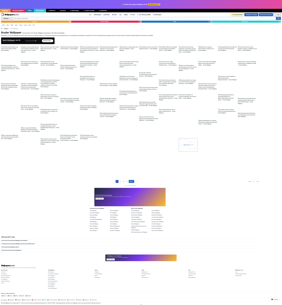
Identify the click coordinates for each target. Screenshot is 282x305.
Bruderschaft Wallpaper (136, 212)
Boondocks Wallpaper (156, 219)
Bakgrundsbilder (27, 299)
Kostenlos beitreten (267, 14)
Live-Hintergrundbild (145, 14)
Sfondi (44, 299)
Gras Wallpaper (113, 224)
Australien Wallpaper (94, 212)
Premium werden (238, 14)
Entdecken (103, 10)
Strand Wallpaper (156, 210)
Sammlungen (97, 14)
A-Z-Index (3, 272)
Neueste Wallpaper (5, 277)
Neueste (114, 14)
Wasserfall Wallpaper (115, 226)
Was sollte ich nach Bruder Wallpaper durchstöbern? (15, 240)
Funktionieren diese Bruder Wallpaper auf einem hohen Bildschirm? (18, 243)
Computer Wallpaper (52, 288)
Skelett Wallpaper (135, 230)
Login (278, 14)
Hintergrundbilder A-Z (146, 273)
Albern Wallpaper (94, 226)
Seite (250, 181)
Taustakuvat (94, 299)
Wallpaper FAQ (191, 272)
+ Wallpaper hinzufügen (251, 14)
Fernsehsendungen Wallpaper (138, 221)
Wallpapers (11, 299)
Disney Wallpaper (94, 215)
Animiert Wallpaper (114, 228)
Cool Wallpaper (51, 277)
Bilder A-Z (144, 275)
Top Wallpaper (4, 279)
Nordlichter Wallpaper (115, 230)
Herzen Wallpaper (114, 215)
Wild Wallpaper (113, 217)
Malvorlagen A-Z (145, 277)
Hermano (29, 295)
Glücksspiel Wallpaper (53, 281)
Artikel (2, 283)
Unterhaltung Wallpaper (157, 226)
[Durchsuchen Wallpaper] (69, 22)
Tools (133, 14)
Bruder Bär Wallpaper (156, 228)
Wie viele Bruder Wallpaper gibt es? (10, 247)
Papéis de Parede (37, 299)
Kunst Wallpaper (51, 275)
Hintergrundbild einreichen (240, 273)
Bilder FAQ (190, 275)
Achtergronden (63, 299)
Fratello (22, 295)
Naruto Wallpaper (135, 224)
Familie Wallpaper (135, 210)
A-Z (90, 14)
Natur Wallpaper (93, 230)
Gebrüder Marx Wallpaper (157, 230)
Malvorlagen (40, 10)
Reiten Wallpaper (114, 219)
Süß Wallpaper (93, 210)
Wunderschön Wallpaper (53, 273)
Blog (236, 272)
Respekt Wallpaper (135, 217)
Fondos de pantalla (53, 299)
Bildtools (52, 10)
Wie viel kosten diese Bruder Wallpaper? (12, 250)
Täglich (126, 14)
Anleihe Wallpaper (114, 221)
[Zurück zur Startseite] (10, 14)
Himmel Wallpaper (114, 210)
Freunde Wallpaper (94, 224)
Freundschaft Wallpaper (136, 215)
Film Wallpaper (113, 212)
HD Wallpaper (51, 272)
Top (120, 14)
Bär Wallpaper (93, 217)
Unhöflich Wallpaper (156, 224)
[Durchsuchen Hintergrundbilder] (139, 22)
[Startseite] (1, 28)
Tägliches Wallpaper (5, 281)
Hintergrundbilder (18, 10)
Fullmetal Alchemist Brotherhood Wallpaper (139, 227)
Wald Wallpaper (93, 221)
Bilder (30, 10)
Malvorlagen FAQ (192, 277)
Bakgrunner (86, 299)
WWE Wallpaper (51, 279)
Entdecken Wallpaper (5, 275)
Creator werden (89, 10)
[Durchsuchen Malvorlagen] (280, 22)
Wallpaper (5, 10)
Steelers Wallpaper (156, 212)
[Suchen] (278, 18)
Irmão (16, 295)
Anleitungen (75, 10)
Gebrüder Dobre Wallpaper (158, 221)
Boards (63, 10)
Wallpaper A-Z (145, 272)
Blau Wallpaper (51, 286)
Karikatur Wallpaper (94, 228)
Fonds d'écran (72, 299)
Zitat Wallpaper (51, 284)
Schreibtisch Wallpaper (136, 219)
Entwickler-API (238, 275)
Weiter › (131, 181)
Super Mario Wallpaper (157, 215)
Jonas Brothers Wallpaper (157, 217)
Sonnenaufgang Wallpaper (96, 219)
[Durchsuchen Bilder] (209, 22)
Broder (4, 295)
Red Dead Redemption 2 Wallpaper (139, 232)
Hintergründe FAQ (192, 273)
